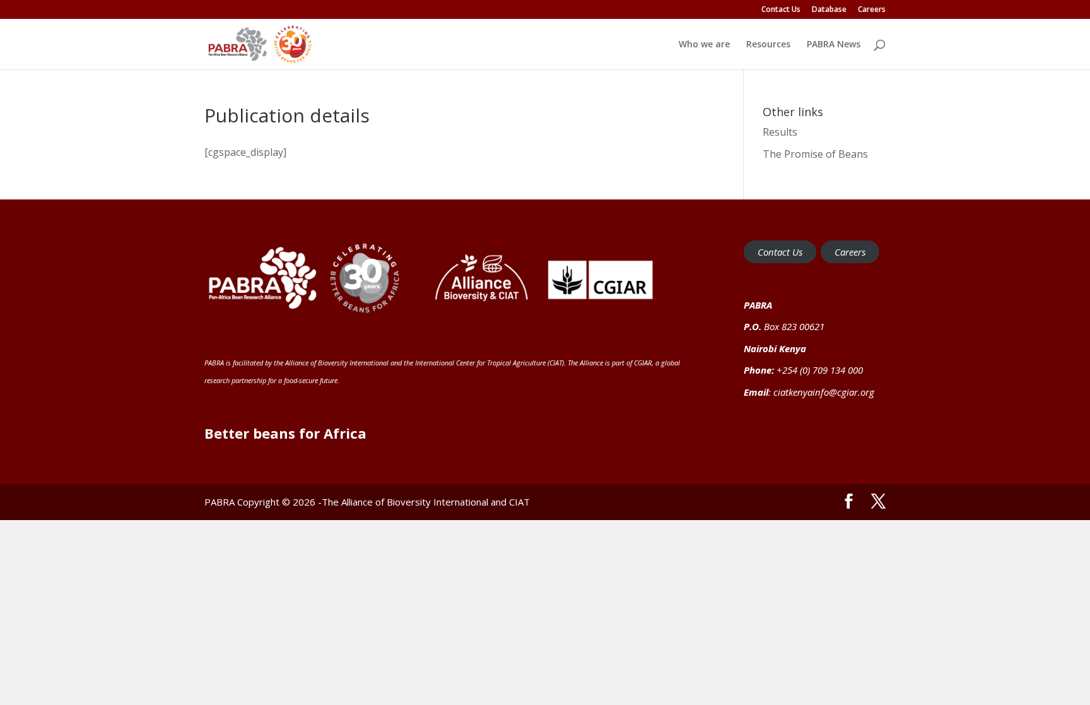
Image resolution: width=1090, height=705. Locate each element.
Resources (768, 45)
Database (829, 10)
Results (780, 132)
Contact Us (780, 10)
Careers (872, 10)
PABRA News (833, 45)
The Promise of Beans (815, 154)
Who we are (704, 45)
